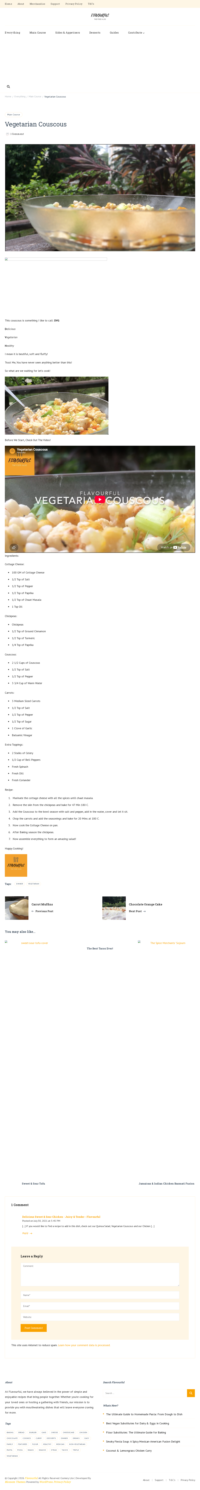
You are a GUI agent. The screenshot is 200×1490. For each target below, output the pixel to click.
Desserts (94, 32)
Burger (33, 1432)
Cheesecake (68, 1432)
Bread (21, 1432)
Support (55, 3)
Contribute (135, 32)
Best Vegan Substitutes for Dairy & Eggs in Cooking (137, 1423)
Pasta (9, 1450)
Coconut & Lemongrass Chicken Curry (129, 1450)
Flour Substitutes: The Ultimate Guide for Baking (136, 1432)
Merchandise (37, 3)
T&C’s (91, 3)
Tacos (65, 1450)
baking (10, 1432)
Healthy (47, 1444)
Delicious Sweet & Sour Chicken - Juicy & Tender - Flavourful (61, 1216)
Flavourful (31, 1478)
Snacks (42, 1450)
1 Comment (17, 134)
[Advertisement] (100, 60)
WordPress (45, 1481)
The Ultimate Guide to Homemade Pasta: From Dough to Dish (144, 1414)
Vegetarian (33, 884)
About (21, 3)
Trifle (76, 1450)
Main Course (38, 32)
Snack (31, 1450)
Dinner (19, 884)
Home (8, 3)
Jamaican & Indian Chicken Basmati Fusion (166, 1183)
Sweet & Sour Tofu (33, 1183)
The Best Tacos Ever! (100, 948)
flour (35, 1444)
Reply (25, 1233)
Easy (87, 1438)
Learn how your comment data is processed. (84, 1345)
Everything (12, 32)
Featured (22, 1444)
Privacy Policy (73, 3)
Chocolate (12, 1438)
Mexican (60, 1444)
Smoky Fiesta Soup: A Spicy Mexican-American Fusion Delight (143, 1441)
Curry (39, 1438)
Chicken (83, 1432)
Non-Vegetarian (77, 1444)
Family (10, 1444)
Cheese (54, 1432)
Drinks (76, 1438)
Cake (44, 1432)
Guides (114, 32)
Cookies (27, 1438)
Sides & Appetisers (67, 32)
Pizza (20, 1450)
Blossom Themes (15, 1481)
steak (54, 1450)
